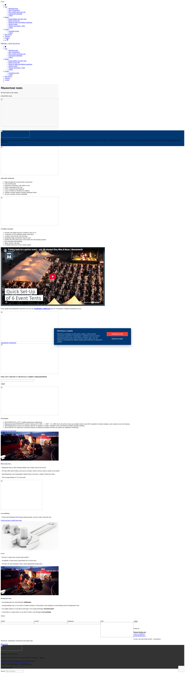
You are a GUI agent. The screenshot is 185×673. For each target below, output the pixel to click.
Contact (7, 38)
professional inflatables (15, 14)
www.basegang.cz (6, 663)
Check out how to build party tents (11, 520)
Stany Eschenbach (14, 10)
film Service (8, 34)
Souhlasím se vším (117, 334)
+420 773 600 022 (139, 634)
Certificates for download (8, 431)
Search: (3, 671)
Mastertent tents (13, 8)
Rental (7, 17)
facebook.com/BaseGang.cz (22, 663)
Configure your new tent (8, 145)
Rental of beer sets (14, 21)
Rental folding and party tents (17, 19)
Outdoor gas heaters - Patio (16, 26)
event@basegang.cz (140, 636)
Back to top (4, 644)
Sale (6, 7)
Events (7, 29)
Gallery (10, 15)
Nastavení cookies (117, 339)
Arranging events (13, 31)
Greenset (7, 36)
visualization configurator (42, 308)
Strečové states (12, 24)
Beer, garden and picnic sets (16, 12)
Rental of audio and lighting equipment (20, 22)
